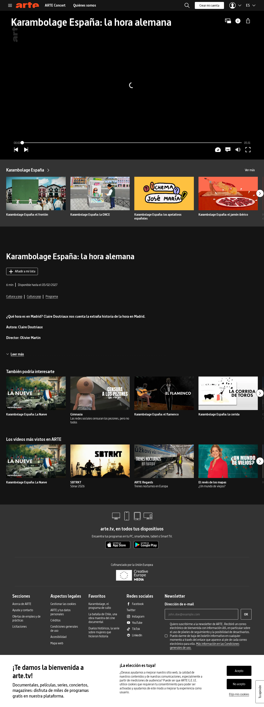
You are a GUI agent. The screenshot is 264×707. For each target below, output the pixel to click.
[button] (187, 5)
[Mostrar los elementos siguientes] (260, 193)
